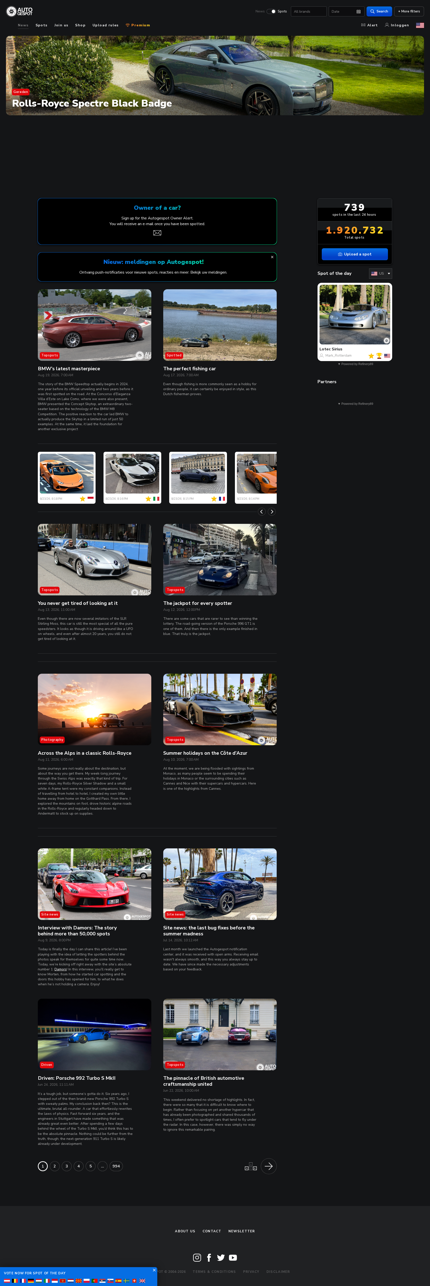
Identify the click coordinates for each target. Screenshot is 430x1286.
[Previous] (262, 512)
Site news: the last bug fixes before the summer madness (209, 930)
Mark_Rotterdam (338, 355)
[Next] (272, 512)
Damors (60, 969)
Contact (212, 1231)
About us (185, 1231)
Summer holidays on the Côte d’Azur (205, 753)
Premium (140, 25)
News (260, 11)
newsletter (241, 1231)
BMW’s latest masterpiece (69, 368)
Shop (80, 25)
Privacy (251, 1272)
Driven (46, 1065)
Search (382, 11)
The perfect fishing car (189, 368)
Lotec (325, 349)
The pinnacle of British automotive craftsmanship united (203, 1081)
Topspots (49, 355)
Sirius (337, 349)
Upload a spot (358, 254)
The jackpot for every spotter (197, 603)
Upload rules (106, 25)
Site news (49, 914)
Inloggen (400, 25)
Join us (61, 25)
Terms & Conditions (214, 1272)
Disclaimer (278, 1272)
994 (116, 1166)
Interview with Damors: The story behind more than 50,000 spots (77, 930)
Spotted (174, 355)
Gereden (20, 92)
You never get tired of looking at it (78, 603)
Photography (52, 740)
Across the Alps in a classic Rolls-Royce (84, 753)
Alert (372, 25)
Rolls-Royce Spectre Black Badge (92, 103)
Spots (282, 11)
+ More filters (409, 11)
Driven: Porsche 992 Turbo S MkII (76, 1078)
